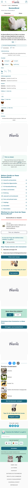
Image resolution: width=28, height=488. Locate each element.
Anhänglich (6, 61)
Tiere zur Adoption (14, 232)
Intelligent (6, 64)
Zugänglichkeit (14, 482)
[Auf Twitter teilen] (14, 363)
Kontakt (14, 470)
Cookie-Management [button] (14, 479)
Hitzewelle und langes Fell (10, 249)
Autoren (14, 468)
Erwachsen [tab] (7, 13)
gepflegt (20, 161)
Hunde (9, 5)
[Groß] (9, 71)
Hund (9, 443)
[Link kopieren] (18, 363)
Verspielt (16, 61)
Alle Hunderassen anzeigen (14, 401)
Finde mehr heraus (14, 257)
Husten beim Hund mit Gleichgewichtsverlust (14, 253)
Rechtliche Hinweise (14, 476)
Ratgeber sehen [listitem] (14, 416)
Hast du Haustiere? (14, 440)
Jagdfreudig (16, 64)
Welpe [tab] (20, 13)
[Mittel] (5, 72)
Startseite (4, 5)
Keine (21, 443)
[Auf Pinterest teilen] (18, 426)
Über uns (14, 465)
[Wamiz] (16, 2)
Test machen (14, 273)
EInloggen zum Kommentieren (14, 327)
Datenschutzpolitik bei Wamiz (7, 453)
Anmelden (14, 448)
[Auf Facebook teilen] (9, 363)
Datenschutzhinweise (14, 473)
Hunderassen (15, 5)
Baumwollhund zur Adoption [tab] (14, 217)
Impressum (14, 485)
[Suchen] (5, 1)
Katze (16, 443)
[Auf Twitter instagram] (15, 426)
